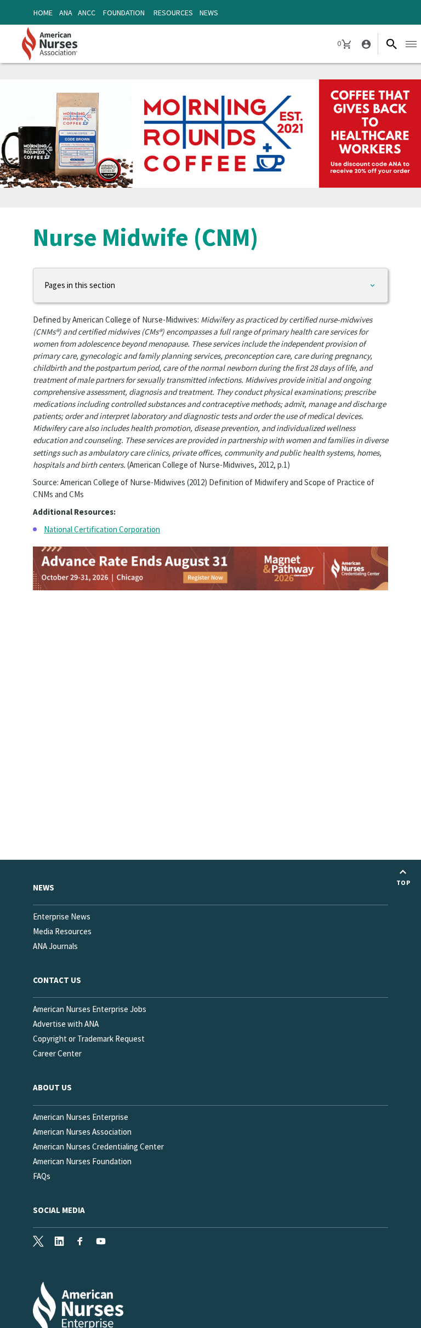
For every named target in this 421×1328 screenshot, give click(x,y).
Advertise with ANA (66, 1024)
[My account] (365, 44)
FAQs (41, 1176)
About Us (52, 1087)
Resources (173, 13)
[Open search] (391, 44)
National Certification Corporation (102, 529)
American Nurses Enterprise (80, 1117)
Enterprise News (61, 916)
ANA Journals (55, 946)
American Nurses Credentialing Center (98, 1146)
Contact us (57, 980)
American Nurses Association (82, 1131)
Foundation (124, 13)
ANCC (86, 13)
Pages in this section (79, 285)
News (209, 13)
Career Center (57, 1053)
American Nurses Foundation (82, 1161)
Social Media (59, 1210)
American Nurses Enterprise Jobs (89, 1009)
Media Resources (62, 931)
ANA (65, 13)
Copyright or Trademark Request (89, 1038)
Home (43, 13)
